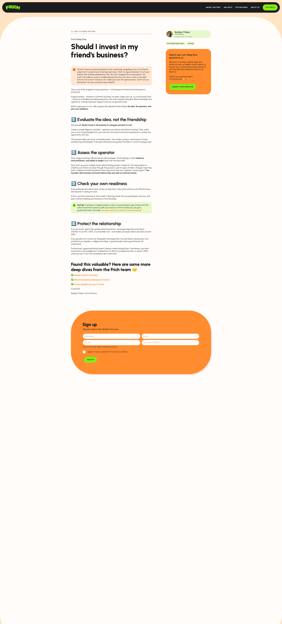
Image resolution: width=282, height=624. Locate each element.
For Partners (241, 7)
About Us (255, 7)
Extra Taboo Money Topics (175, 43)
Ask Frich (228, 7)
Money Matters (213, 7)
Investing (191, 43)
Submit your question (182, 87)
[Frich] (13, 7)
